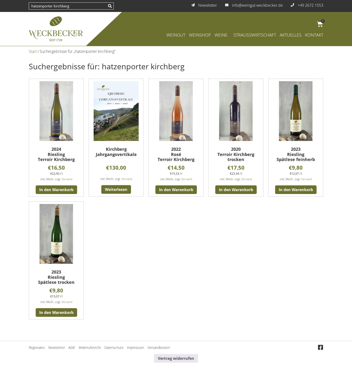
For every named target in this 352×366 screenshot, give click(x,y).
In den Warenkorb (56, 189)
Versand (67, 179)
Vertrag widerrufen (176, 358)
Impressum (135, 347)
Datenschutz (113, 347)
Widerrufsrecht (90, 347)
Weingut (175, 34)
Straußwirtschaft (254, 34)
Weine (221, 34)
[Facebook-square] (320, 347)
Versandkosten (159, 347)
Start (33, 51)
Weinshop (200, 34)
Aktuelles (290, 34)
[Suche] (110, 6)
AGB (71, 347)
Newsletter (56, 347)
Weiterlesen (116, 189)
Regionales (37, 347)
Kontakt (314, 34)
